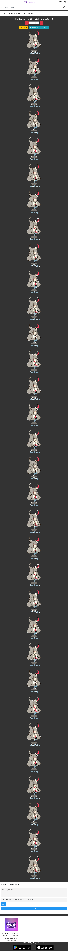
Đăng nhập (63, 2)
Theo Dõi (34, 28)
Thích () (45, 28)
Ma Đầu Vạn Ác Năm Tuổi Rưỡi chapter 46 (34, 19)
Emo (3, 904)
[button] (57, 1)
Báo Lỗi (23, 28)
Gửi (33, 908)
